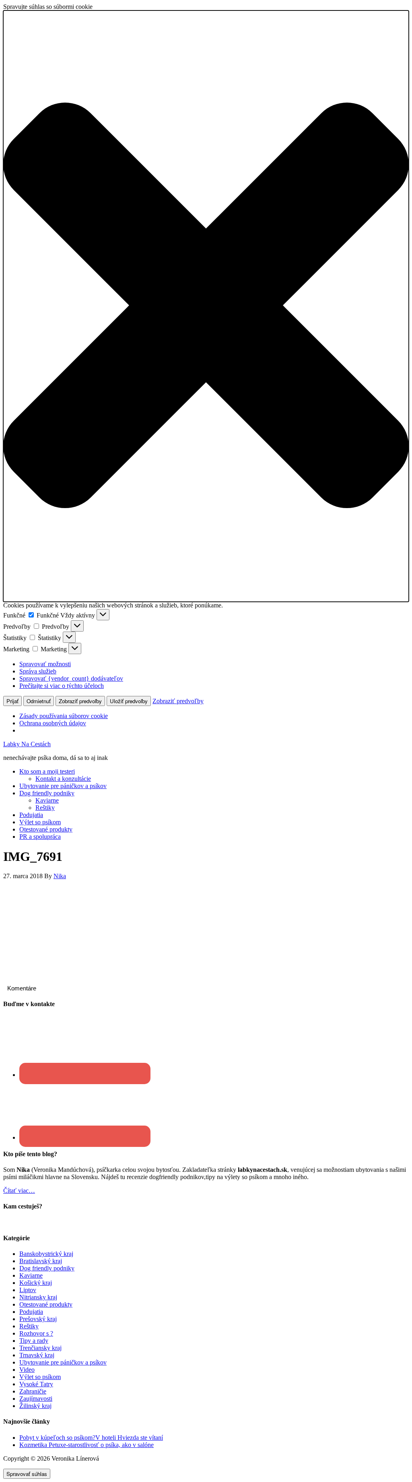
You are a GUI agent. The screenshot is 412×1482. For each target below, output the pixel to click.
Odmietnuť (39, 701)
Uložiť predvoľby (129, 701)
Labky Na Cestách (27, 744)
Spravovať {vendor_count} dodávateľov (71, 678)
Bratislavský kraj (40, 1261)
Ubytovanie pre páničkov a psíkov (63, 1362)
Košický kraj (35, 1282)
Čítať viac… (19, 1190)
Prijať (12, 701)
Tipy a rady (33, 1340)
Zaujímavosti (35, 1398)
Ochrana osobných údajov (52, 723)
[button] (206, 306)
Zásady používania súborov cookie (63, 715)
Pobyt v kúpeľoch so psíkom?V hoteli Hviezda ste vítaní (91, 1437)
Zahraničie (32, 1391)
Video (27, 1369)
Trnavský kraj (36, 1355)
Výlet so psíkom (40, 1376)
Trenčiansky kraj (40, 1347)
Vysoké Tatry (36, 1384)
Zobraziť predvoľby (80, 701)
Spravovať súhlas (26, 1474)
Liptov (27, 1289)
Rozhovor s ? (36, 1333)
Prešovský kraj (38, 1318)
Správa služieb (37, 671)
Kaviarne (31, 1275)
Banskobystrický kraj (46, 1253)
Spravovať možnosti (45, 664)
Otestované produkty (45, 1304)
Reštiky (29, 1326)
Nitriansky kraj (38, 1297)
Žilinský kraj (35, 1405)
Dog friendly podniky (46, 1268)
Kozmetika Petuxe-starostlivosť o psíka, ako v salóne (86, 1444)
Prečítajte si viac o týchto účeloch (61, 685)
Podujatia (31, 1311)
